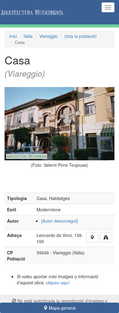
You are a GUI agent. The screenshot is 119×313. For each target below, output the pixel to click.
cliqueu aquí (57, 282)
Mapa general (62, 308)
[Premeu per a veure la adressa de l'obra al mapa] (92, 237)
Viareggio (48, 36)
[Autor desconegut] (59, 221)
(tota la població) (80, 36)
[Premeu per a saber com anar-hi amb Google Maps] (106, 237)
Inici (13, 36)
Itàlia (28, 36)
